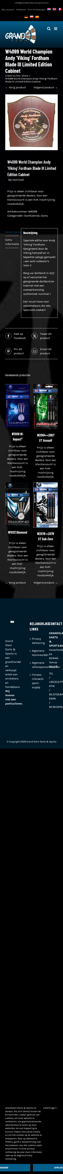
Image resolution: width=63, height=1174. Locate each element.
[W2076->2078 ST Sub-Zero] (45, 484)
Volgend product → (46, 87)
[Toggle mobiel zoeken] (49, 28)
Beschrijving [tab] (12, 232)
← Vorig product (15, 87)
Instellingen (49, 1108)
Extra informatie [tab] (12, 242)
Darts (44, 215)
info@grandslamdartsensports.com (32, 3)
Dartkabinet (32, 215)
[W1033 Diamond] (17, 484)
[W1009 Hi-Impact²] (17, 386)
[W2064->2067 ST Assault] (45, 386)
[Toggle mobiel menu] (56, 28)
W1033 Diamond (17, 532)
